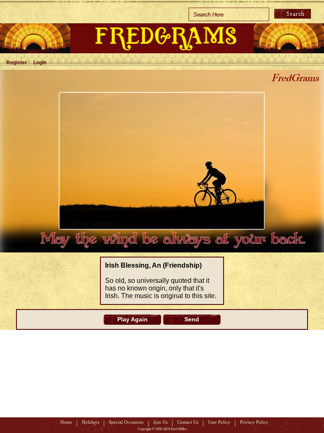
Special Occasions (126, 422)
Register (16, 63)
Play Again (132, 319)
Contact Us (187, 422)
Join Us (160, 422)
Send (191, 319)
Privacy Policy (254, 422)
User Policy (219, 422)
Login (39, 63)
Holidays (90, 422)
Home (66, 422)
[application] (162, 161)
